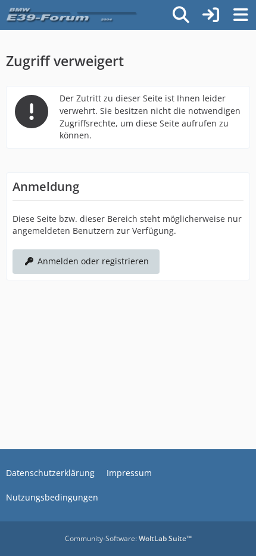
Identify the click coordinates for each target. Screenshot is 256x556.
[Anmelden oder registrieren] (211, 15)
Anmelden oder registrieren (93, 261)
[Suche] (181, 15)
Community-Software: (128, 538)
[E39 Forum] (73, 15)
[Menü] (240, 15)
